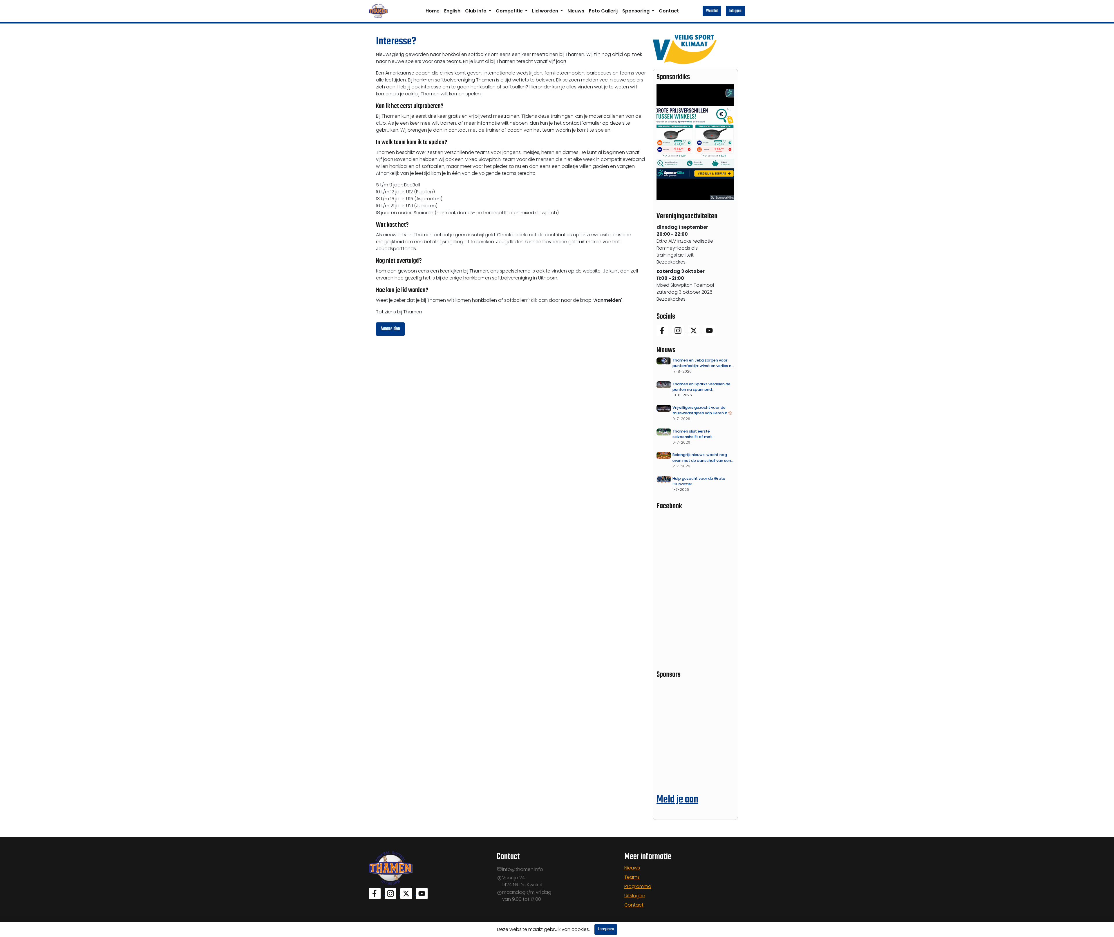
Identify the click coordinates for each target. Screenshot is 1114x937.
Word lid (712, 11)
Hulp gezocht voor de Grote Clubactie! (698, 481)
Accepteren (606, 929)
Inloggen (735, 11)
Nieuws (575, 11)
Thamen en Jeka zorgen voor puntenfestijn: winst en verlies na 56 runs (703, 363)
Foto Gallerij (603, 11)
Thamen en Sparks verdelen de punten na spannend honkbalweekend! (701, 387)
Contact (669, 11)
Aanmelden (390, 329)
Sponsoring (636, 11)
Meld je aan (677, 799)
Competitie (510, 11)
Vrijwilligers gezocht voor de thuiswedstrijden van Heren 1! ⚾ (702, 410)
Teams (632, 877)
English (452, 11)
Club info (476, 11)
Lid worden (545, 11)
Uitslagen (634, 895)
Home (433, 11)
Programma (637, 886)
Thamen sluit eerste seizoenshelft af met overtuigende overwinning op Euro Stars (700, 434)
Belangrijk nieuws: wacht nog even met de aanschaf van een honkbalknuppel (701, 457)
